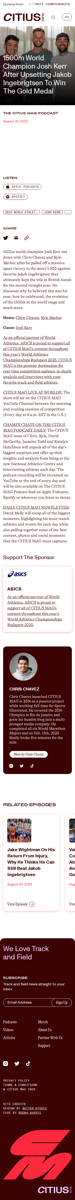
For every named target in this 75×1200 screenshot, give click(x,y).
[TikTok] (28, 1063)
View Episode (17, 904)
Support (44, 1045)
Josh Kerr (52, 212)
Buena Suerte (30, 1113)
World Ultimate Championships (38, 4)
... (67, 212)
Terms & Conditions (20, 1085)
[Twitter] (16, 1063)
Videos (8, 1029)
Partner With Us (50, 1037)
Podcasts (10, 1022)
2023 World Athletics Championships (22, 212)
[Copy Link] (26, 237)
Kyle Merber (51, 317)
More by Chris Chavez (29, 754)
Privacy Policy (16, 1081)
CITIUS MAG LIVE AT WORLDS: (32, 392)
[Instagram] (5, 1063)
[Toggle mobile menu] (67, 17)
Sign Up (62, 1002)
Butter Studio (34, 1108)
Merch (43, 1022)
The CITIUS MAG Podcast (30, 113)
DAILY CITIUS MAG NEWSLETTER (36, 507)
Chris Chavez (27, 317)
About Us (45, 1029)
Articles (9, 1037)
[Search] (53, 17)
